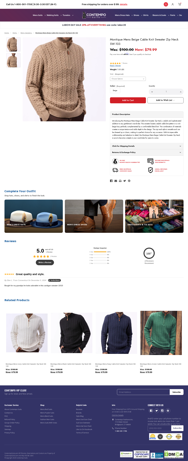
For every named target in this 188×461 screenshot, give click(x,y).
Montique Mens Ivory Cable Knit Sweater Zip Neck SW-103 (26, 365)
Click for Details (117, 415)
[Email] (115, 181)
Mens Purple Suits (47, 413)
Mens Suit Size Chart (84, 419)
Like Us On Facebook (84, 429)
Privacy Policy (9, 433)
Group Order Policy (11, 423)
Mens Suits (38, 15)
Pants (172, 15)
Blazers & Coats (159, 15)
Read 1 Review (115, 65)
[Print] (120, 181)
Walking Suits (53, 15)
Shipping (7, 426)
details (124, 4)
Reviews (79, 409)
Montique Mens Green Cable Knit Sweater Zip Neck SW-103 (161, 365)
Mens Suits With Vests (48, 423)
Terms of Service (82, 433)
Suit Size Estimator (83, 423)
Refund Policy (9, 419)
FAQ (6, 416)
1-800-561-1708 (121, 431)
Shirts (145, 15)
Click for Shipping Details (123, 146)
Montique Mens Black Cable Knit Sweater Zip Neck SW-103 (71, 365)
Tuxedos (66, 15)
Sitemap (7, 429)
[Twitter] (124, 181)
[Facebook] (111, 181)
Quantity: (152, 86)
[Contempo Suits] (94, 15)
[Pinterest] (129, 181)
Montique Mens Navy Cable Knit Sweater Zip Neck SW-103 (115, 365)
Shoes (136, 15)
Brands (78, 413)
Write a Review (44, 262)
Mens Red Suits (46, 409)
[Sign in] (172, 4)
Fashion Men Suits (47, 419)
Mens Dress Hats (122, 15)
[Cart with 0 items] (179, 4)
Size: (116, 74)
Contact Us (8, 413)
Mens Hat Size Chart (83, 426)
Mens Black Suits (46, 416)
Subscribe (177, 392)
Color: (117, 86)
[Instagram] (162, 410)
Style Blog (79, 416)
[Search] (166, 4)
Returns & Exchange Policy (123, 152)
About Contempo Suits (13, 409)
